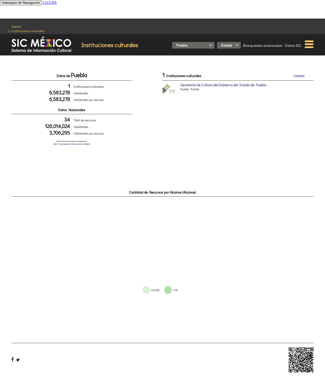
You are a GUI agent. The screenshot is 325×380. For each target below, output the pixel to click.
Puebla (16, 26)
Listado (299, 75)
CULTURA (50, 2)
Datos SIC (293, 45)
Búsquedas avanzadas (262, 45)
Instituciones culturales (27, 30)
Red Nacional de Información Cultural (72, 143)
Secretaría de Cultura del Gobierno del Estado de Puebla (223, 84)
